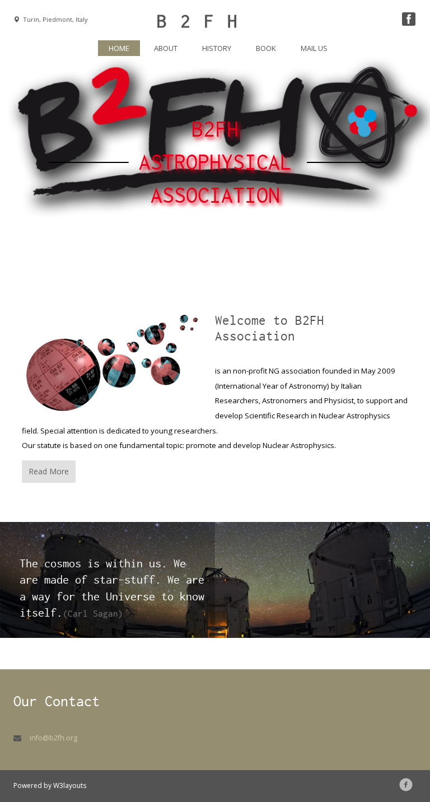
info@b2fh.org (53, 738)
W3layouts (69, 785)
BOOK (266, 48)
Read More (49, 471)
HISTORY (216, 48)
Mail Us (314, 48)
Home (124, 48)
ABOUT (165, 48)
